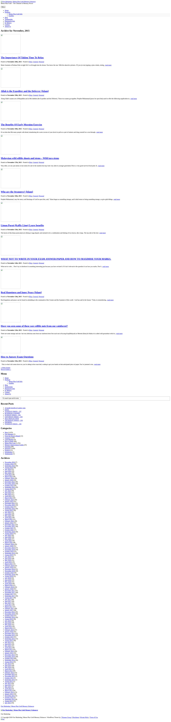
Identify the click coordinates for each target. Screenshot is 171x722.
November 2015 (10, 635)
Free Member (9, 434)
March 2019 (8, 564)
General (35, 62)
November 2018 (10, 571)
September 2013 (10, 680)
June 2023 (8, 492)
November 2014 (10, 656)
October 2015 (9, 637)
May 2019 (8, 560)
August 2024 (9, 467)
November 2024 (10, 462)
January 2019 (9, 567)
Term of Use (94, 717)
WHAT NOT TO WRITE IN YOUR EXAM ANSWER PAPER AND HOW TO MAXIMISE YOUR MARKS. (56, 259)
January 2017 (9, 610)
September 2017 (10, 596)
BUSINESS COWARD (12, 413)
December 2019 (10, 548)
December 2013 (10, 674)
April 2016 (8, 626)
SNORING (8, 422)
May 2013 (8, 687)
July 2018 (8, 578)
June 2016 (8, 623)
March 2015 (8, 649)
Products (7, 380)
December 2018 (10, 569)
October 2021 (9, 528)
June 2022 (8, 514)
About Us (8, 394)
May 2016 (8, 624)
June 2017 (8, 601)
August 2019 (9, 555)
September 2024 (10, 466)
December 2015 (10, 633)
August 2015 (9, 640)
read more (108, 65)
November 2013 (10, 676)
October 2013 (9, 678)
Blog (30, 62)
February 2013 (9, 692)
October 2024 (9, 464)
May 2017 (8, 603)
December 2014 (10, 655)
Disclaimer (75, 717)
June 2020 (8, 537)
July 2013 (8, 683)
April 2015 (8, 648)
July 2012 (8, 703)
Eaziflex (11, 383)
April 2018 (8, 583)
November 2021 (10, 526)
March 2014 (8, 671)
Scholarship (8, 452)
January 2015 (9, 653)
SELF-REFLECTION (12, 418)
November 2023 (10, 483)
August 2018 (9, 576)
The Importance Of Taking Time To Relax (22, 57)
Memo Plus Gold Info (15, 381)
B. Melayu (8, 390)
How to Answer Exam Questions (17, 357)
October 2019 (9, 551)
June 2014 (8, 665)
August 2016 (9, 619)
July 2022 (8, 512)
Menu (3, 7)
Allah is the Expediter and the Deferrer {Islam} (25, 91)
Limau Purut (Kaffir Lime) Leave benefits (22, 225)
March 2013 (8, 690)
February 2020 (9, 544)
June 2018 (8, 580)
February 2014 (9, 672)
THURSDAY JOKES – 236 (14, 420)
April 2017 (8, 605)
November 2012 (10, 696)
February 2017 (9, 608)
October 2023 (9, 485)
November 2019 (10, 549)
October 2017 (9, 594)
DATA (7, 410)
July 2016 (8, 621)
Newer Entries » (6, 369)
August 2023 (9, 489)
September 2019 (10, 553)
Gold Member (9, 439)
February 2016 (9, 630)
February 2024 (9, 478)
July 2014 (8, 664)
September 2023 (10, 487)
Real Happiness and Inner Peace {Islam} (21, 292)
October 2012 (9, 697)
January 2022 (9, 523)
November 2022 (10, 505)
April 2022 (8, 517)
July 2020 (8, 535)
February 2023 (9, 500)
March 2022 (8, 519)
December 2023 (10, 482)
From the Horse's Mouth (12, 436)
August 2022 (9, 510)
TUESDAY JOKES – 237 (13, 411)
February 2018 (9, 587)
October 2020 (9, 530)
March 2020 (8, 542)
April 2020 (8, 541)
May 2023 (8, 494)
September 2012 (10, 699)
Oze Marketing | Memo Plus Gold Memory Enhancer (17, 706)
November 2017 (10, 592)
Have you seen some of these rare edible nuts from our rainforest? (34, 326)
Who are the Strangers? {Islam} (17, 191)
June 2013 (8, 685)
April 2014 (8, 669)
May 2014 (8, 667)
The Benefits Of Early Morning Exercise (21, 124)
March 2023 (8, 498)
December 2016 (10, 612)
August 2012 (9, 701)
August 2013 (9, 681)
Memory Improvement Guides (14, 445)
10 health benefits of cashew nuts (15, 408)
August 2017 (9, 598)
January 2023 (9, 501)
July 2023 (8, 491)
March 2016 (8, 628)
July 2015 (8, 642)
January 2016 (9, 631)
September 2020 (10, 532)
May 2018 (8, 582)
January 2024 (9, 480)
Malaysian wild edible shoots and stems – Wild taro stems (30, 158)
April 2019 (8, 562)
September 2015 (10, 639)
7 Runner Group (66, 717)
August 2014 (9, 662)
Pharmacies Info (10, 388)
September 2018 (10, 574)
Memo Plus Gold (10, 443)
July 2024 (8, 469)
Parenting (8, 447)
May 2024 (8, 473)
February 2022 (9, 521)
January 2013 (9, 694)
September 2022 (10, 508)
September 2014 (10, 660)
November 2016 (10, 614)
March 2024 (8, 476)
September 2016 (10, 617)
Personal (41, 62)
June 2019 (8, 558)
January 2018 (9, 589)
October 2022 (9, 507)
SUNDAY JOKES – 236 (13, 415)
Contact (7, 392)
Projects (7, 450)
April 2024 (8, 475)
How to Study (9, 441)
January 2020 (9, 546)
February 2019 (9, 565)
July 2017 (8, 599)
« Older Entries (5, 368)
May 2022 (8, 516)
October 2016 (9, 615)
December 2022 (10, 503)
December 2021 (10, 524)
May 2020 (8, 539)
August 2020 (9, 533)
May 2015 (8, 646)
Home (7, 378)
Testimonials (9, 387)
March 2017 (8, 606)
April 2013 (8, 689)
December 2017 (10, 590)
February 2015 (9, 651)
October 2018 (9, 573)
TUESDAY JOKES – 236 (13, 424)
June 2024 (8, 471)
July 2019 (8, 557)
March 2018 (8, 585)
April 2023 (8, 496)
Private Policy (84, 717)
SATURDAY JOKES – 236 (13, 417)
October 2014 (9, 658)
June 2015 (8, 644)
